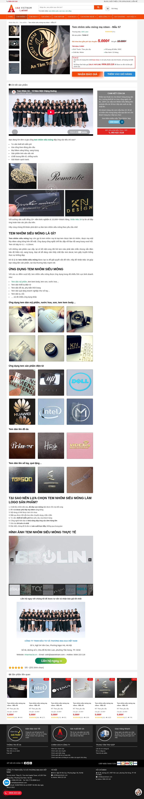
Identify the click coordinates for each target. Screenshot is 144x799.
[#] (119, 765)
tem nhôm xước (54, 11)
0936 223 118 (12, 1)
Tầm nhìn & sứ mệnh (13, 751)
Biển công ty (104, 16)
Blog (106, 1)
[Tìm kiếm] (98, 7)
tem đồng (68, 11)
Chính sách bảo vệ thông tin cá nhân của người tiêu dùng (68, 757)
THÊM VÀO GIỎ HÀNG (119, 74)
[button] (11, 559)
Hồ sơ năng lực (101, 751)
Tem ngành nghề (87, 16)
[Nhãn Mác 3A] (20, 13)
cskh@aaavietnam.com (60, 775)
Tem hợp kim (59, 16)
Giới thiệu (113, 1)
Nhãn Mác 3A (76, 219)
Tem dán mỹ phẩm (19, 282)
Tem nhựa (72, 16)
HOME (10, 16)
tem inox (62, 11)
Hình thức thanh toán (57, 749)
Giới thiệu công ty (12, 749)
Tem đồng (45, 16)
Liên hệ (134, 1)
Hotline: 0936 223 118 (59, 777)
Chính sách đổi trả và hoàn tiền (60, 755)
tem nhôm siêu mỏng (43, 140)
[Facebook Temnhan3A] (25, 763)
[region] (51, 566)
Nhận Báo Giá (87, 74)
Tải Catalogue (124, 1)
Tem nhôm (20, 16)
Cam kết (9, 753)
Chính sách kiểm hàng (58, 753)
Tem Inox (33, 16)
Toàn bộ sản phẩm (101, 753)
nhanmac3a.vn (31, 655)
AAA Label (84, 32)
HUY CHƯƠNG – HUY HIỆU (124, 16)
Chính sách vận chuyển (58, 751)
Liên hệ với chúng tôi (102, 749)
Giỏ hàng (114, 8)
